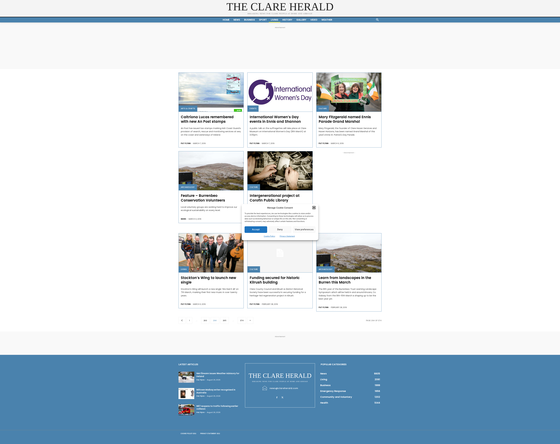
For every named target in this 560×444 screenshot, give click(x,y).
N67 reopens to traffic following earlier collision (217, 407)
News (183, 219)
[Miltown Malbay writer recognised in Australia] (186, 393)
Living (184, 269)
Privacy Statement (287, 236)
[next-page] (250, 320)
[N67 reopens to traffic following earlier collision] (186, 409)
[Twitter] (282, 398)
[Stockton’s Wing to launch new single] (211, 252)
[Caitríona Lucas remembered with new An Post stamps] (211, 92)
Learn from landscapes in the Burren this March (345, 280)
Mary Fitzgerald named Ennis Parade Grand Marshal (345, 119)
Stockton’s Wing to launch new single (208, 280)
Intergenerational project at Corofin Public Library (275, 198)
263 (205, 320)
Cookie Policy (269, 236)
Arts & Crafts (188, 108)
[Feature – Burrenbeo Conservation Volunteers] (211, 170)
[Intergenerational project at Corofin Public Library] (279, 170)
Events (253, 108)
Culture (323, 108)
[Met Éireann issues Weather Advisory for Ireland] (186, 377)
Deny (280, 229)
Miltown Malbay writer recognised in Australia (215, 391)
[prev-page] (182, 320)
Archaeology (188, 187)
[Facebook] (277, 398)
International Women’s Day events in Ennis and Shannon (275, 119)
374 (242, 320)
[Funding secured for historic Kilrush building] (279, 252)
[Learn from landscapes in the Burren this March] (348, 252)
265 (224, 320)
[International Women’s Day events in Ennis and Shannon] (279, 92)
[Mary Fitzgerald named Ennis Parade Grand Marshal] (348, 92)
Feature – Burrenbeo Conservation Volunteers (203, 198)
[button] (314, 207)
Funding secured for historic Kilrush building (275, 280)
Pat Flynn (186, 143)
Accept (256, 229)
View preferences (304, 229)
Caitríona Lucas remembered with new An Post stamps (207, 119)
